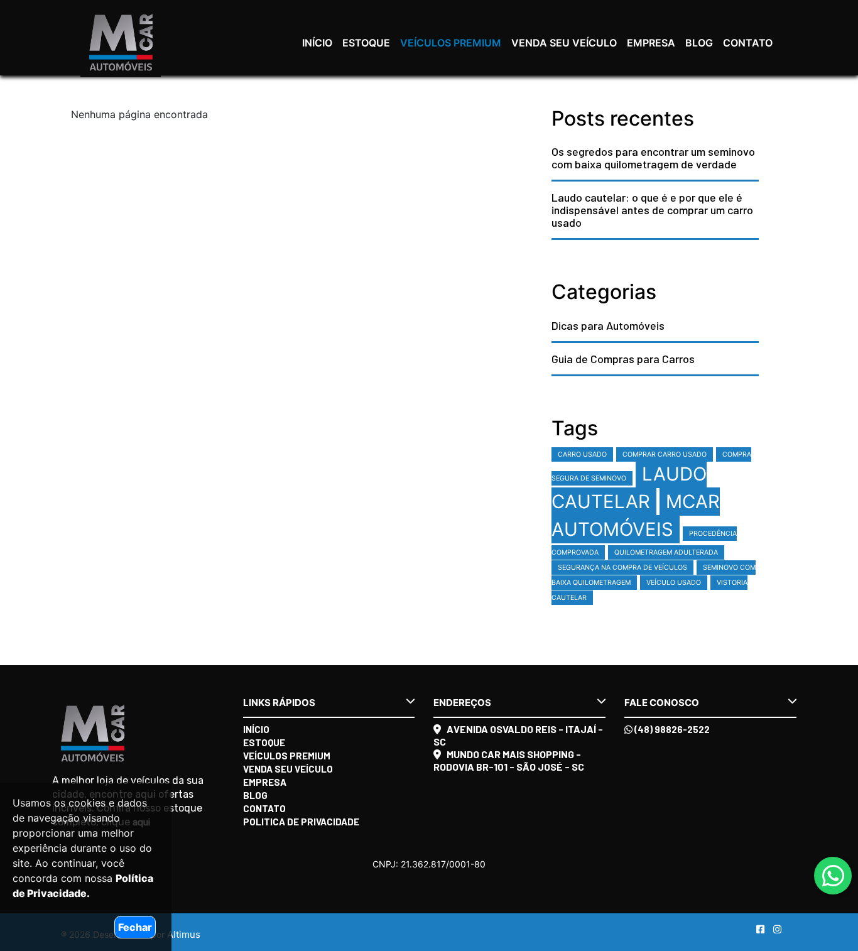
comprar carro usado (664, 454)
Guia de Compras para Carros (623, 359)
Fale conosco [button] (661, 703)
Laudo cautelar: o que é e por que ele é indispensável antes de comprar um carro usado (652, 209)
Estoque (366, 42)
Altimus (183, 934)
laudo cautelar (629, 488)
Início (317, 42)
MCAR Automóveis (635, 515)
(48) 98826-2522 (671, 729)
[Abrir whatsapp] (833, 876)
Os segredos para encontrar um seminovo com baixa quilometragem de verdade (653, 157)
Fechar (135, 927)
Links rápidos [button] (279, 703)
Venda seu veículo (564, 42)
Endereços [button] (462, 703)
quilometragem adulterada (666, 552)
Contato (748, 42)
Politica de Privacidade (301, 821)
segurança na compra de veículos (622, 567)
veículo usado (673, 583)
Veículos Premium (450, 42)
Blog (699, 42)
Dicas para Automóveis (608, 325)
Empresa (651, 42)
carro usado (582, 454)
